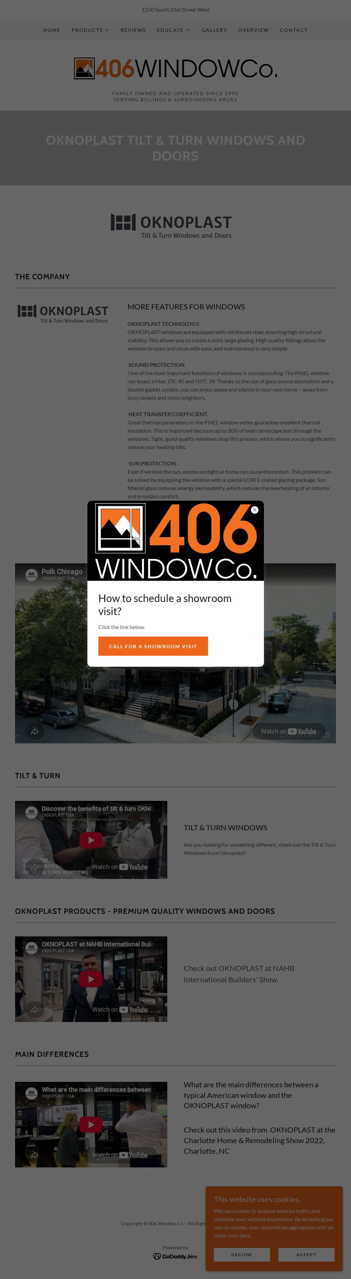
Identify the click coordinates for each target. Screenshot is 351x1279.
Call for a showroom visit (153, 646)
